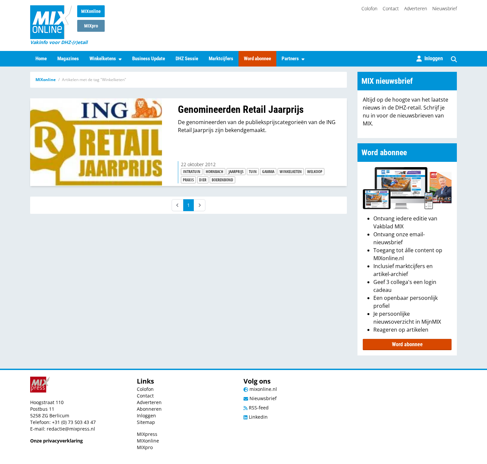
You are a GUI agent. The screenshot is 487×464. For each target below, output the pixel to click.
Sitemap (146, 422)
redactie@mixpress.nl (71, 429)
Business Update (148, 59)
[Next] (199, 205)
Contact (391, 8)
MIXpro (91, 25)
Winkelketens (102, 59)
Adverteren (415, 8)
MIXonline (91, 11)
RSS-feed (258, 407)
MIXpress (147, 434)
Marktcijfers (221, 59)
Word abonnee (257, 59)
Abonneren (149, 409)
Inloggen (146, 415)
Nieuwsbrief (444, 8)
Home (41, 59)
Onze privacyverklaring (56, 441)
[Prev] (178, 205)
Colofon (369, 8)
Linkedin (257, 417)
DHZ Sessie (187, 59)
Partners (290, 59)
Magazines (68, 59)
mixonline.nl (262, 389)
